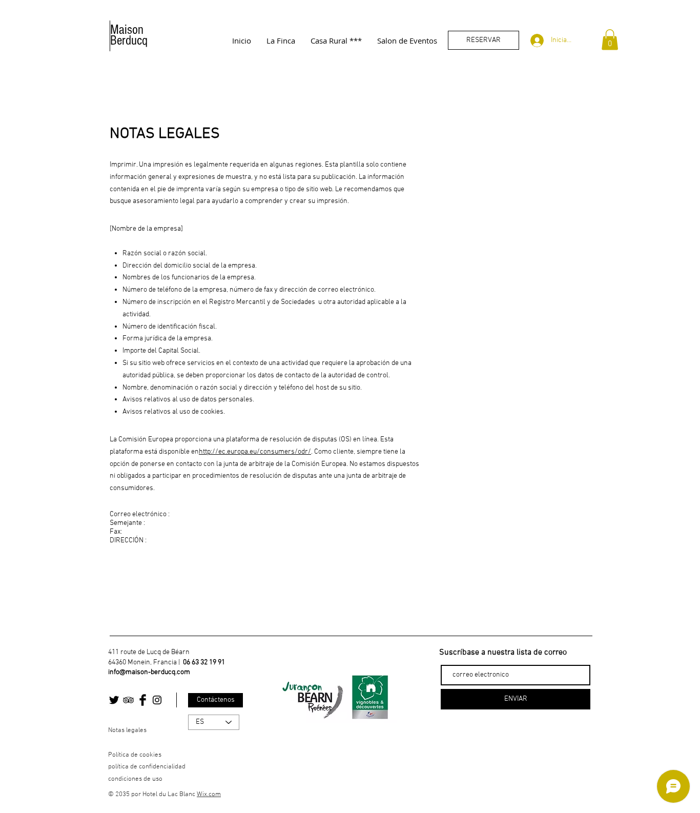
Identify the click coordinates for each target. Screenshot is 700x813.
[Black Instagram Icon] (157, 700)
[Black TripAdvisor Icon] (128, 700)
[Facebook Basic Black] (143, 700)
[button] (610, 39)
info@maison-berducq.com (149, 672)
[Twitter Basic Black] (114, 700)
